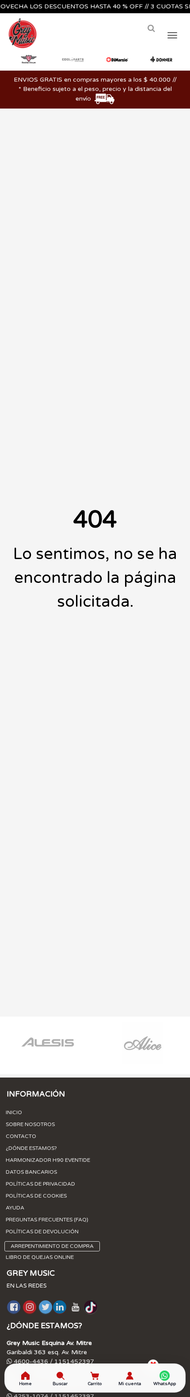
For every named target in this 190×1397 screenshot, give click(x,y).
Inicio (14, 1112)
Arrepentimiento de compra (52, 1246)
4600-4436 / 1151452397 (53, 1361)
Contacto (21, 1136)
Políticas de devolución (42, 1231)
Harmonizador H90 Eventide (48, 1160)
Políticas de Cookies (36, 1196)
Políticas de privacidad (40, 1184)
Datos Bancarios (31, 1172)
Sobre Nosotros (30, 1124)
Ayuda (15, 1208)
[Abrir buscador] (151, 28)
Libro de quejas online (40, 1257)
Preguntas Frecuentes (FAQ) (47, 1220)
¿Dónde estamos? (31, 1148)
